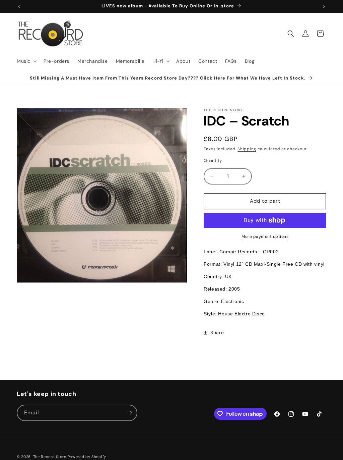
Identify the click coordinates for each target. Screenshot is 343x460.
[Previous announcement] (19, 6)
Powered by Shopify (87, 456)
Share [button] (217, 332)
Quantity (213, 160)
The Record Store (50, 456)
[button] (26, 61)
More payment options (265, 236)
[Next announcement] (324, 6)
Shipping (246, 149)
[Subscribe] (129, 413)
